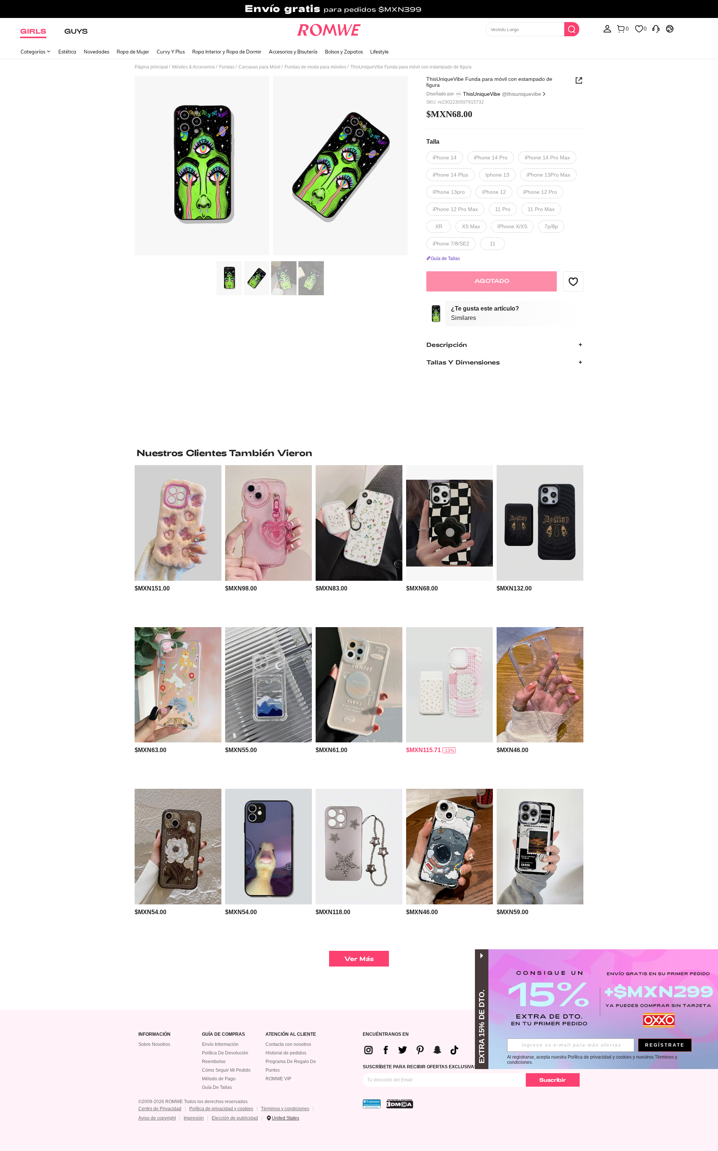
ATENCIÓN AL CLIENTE (291, 1034)
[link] (359, 9)
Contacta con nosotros (288, 1044)
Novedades (96, 52)
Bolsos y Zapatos (344, 52)
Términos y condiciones (285, 1108)
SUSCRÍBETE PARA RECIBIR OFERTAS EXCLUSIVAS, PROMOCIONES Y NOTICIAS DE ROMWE (464, 1066)
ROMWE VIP (278, 1078)
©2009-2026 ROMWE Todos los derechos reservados (193, 1101)
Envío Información (220, 1044)
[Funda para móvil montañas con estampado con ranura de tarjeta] (268, 685)
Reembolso (213, 1061)
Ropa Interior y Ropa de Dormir (226, 52)
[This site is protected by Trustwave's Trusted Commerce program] (372, 1103)
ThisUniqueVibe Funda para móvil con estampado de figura (489, 82)
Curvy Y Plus (171, 52)
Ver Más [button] (359, 958)
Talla (432, 142)
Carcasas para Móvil (259, 67)
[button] (573, 281)
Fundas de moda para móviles (315, 67)
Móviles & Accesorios (193, 67)
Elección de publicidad (235, 1118)
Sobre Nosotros (154, 1044)
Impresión (194, 1118)
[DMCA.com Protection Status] (399, 1103)
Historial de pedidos (286, 1053)
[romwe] (329, 28)
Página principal (151, 67)
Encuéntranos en (386, 1034)
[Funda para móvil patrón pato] (268, 846)
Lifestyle (379, 52)
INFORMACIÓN (154, 1034)
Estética (67, 52)
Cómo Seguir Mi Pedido (226, 1070)
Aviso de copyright (157, 1118)
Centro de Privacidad (159, 1108)
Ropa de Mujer (133, 52)
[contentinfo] (152, 588)
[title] (359, 453)
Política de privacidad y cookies (221, 1108)
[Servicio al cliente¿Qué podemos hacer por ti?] (655, 28)
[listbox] (607, 28)
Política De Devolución (225, 1053)
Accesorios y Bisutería (293, 52)
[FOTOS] (271, 166)
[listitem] (178, 543)
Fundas (226, 67)
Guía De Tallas (217, 1087)
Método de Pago (219, 1078)
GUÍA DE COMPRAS (223, 1034)
